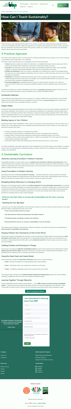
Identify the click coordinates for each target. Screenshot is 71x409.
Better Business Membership (44, 355)
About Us (3, 355)
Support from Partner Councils (44, 360)
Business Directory (44, 4)
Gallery (3, 371)
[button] (53, 5)
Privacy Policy (40, 406)
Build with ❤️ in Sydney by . (35, 403)
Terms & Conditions (32, 406)
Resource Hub (34, 4)
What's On (22, 6)
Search (3, 373)
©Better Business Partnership (35, 399)
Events (2, 369)
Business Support (24, 4)
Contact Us (30, 6)
